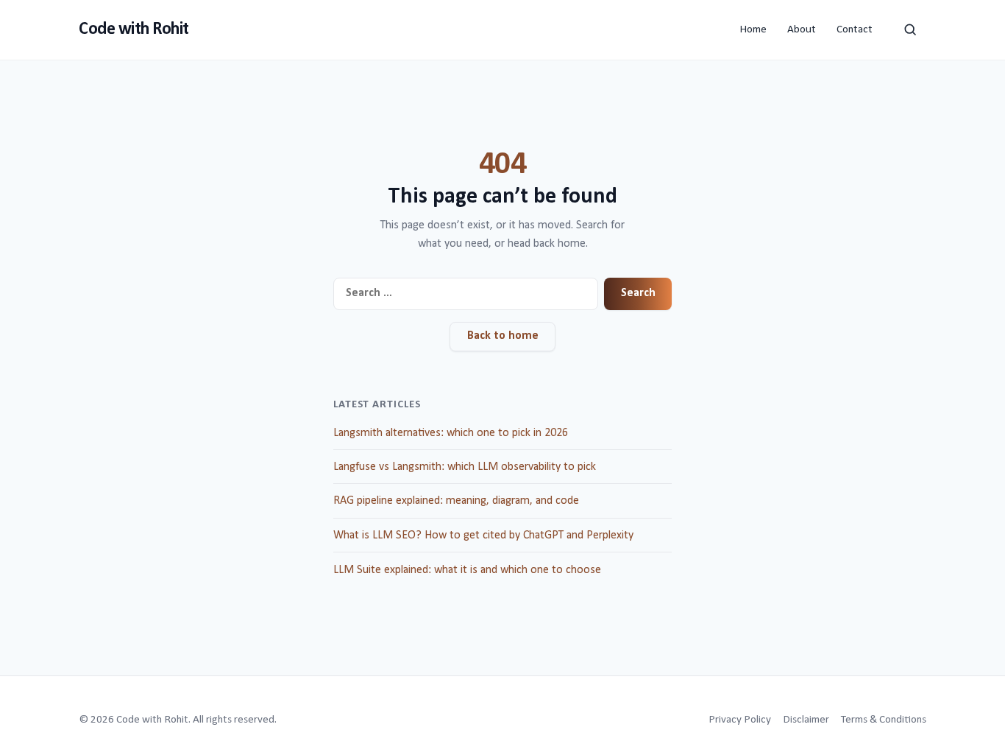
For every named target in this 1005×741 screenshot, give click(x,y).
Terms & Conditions (883, 720)
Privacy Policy (740, 720)
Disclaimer (806, 720)
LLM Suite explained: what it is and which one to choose (467, 570)
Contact (855, 29)
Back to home (503, 336)
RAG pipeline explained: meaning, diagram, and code (456, 501)
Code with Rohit (134, 29)
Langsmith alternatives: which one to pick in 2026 (450, 433)
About (801, 29)
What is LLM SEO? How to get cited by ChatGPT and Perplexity (483, 535)
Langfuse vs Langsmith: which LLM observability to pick (464, 467)
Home (753, 29)
